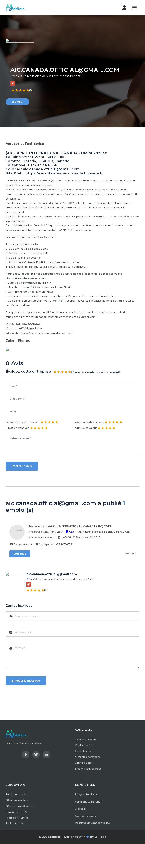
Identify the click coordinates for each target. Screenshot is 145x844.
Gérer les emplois (17, 800)
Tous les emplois (85, 739)
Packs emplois (15, 823)
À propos (81, 808)
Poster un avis (22, 466)
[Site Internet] (28, 584)
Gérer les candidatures (20, 806)
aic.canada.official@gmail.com (51, 574)
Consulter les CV (16, 811)
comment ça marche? (88, 801)
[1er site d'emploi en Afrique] (17, 7)
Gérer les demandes (88, 756)
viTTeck (100, 837)
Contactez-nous (85, 815)
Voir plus (19, 553)
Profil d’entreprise (17, 817)
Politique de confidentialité (92, 822)
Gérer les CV (83, 751)
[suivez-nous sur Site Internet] (12, 83)
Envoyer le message (26, 680)
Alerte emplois (84, 762)
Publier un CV (84, 745)
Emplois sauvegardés (88, 768)
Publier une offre (16, 794)
